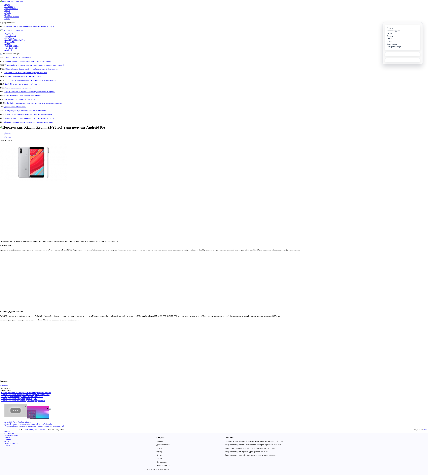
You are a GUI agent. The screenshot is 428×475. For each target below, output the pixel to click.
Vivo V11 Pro (9, 34)
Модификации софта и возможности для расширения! (25, 111)
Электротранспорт (11, 17)
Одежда (7, 5)
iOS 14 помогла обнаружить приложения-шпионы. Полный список (30, 80)
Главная (7, 133)
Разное (7, 19)
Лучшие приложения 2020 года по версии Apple (22, 76)
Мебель (7, 11)
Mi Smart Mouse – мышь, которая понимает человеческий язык (28, 114)
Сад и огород (9, 7)
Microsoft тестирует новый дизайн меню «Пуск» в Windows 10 (28, 61)
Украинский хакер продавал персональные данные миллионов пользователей (34, 65)
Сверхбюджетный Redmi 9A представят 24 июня (22, 95)
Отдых (7, 15)
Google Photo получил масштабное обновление (22, 84)
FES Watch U (9, 38)
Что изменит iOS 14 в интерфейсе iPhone (20, 99)
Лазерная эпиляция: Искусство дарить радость (19, 399)
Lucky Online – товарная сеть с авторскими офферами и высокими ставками (33, 103)
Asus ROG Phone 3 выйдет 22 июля (17, 57)
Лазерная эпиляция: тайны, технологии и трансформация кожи (28, 122)
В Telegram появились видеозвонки (17, 88)
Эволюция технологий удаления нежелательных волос (22, 397)
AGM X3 (7, 44)
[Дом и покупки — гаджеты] (11, 1)
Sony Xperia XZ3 (10, 48)
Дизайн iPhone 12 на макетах (15, 107)
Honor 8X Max (9, 42)
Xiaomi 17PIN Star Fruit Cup (14, 40)
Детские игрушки (11, 9)
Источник (4, 385)
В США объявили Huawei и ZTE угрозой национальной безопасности (31, 69)
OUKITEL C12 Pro (11, 46)
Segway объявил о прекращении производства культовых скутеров (29, 92)
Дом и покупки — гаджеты (35, 430)
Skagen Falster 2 (10, 36)
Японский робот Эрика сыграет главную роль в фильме (25, 73)
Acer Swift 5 (8, 50)
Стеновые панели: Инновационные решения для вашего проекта (29, 26)
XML (426, 430)
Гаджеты (7, 13)
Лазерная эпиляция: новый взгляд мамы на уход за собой (23, 401)
